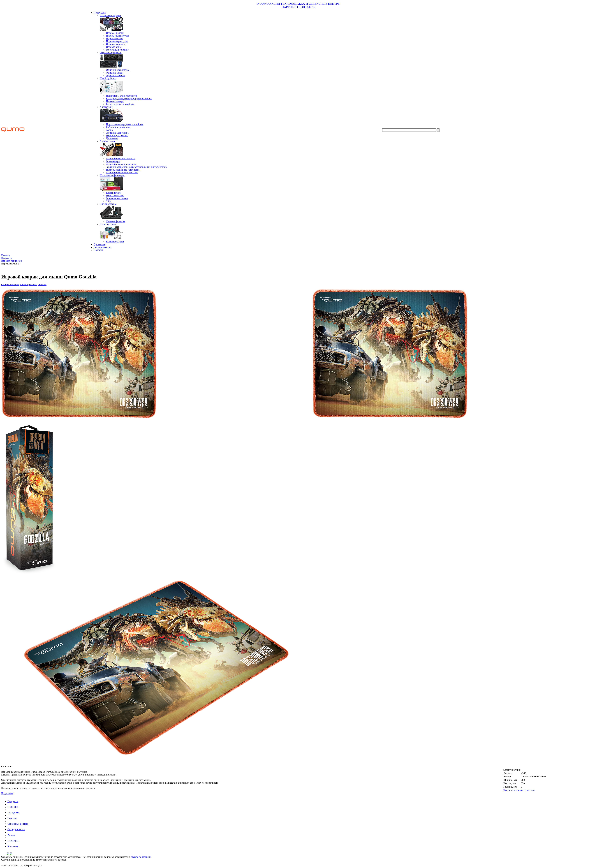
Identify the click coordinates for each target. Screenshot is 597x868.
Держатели (112, 138)
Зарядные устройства (117, 132)
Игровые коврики (115, 44)
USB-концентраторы (117, 135)
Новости (98, 250)
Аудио (109, 130)
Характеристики (28, 284)
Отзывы (42, 284)
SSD (108, 201)
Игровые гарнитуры (117, 41)
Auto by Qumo (107, 141)
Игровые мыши (114, 38)
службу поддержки (141, 857)
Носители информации (112, 175)
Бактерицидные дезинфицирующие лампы (129, 98)
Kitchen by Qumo (115, 241)
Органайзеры (113, 161)
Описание (13, 284)
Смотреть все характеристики (519, 790)
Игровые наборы (115, 33)
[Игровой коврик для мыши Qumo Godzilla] (390, 417)
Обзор (4, 284)
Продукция (100, 12)
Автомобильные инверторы (121, 164)
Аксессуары (106, 107)
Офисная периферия (110, 52)
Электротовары (108, 204)
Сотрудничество (102, 247)
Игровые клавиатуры (117, 35)
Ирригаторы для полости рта (121, 95)
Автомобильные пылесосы (120, 158)
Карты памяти (113, 192)
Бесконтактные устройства (120, 104)
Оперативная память (117, 198)
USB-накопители (115, 195)
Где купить (99, 244)
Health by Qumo (108, 78)
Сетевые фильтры (115, 221)
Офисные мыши (114, 72)
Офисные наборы (115, 75)
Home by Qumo (108, 224)
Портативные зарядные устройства (124, 124)
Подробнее (7, 793)
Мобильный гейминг (117, 49)
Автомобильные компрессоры (122, 172)
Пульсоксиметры (115, 101)
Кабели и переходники (118, 127)
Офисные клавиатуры (117, 70)
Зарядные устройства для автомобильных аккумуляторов (136, 167)
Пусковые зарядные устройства (122, 169)
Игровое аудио (114, 47)
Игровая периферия (110, 15)
